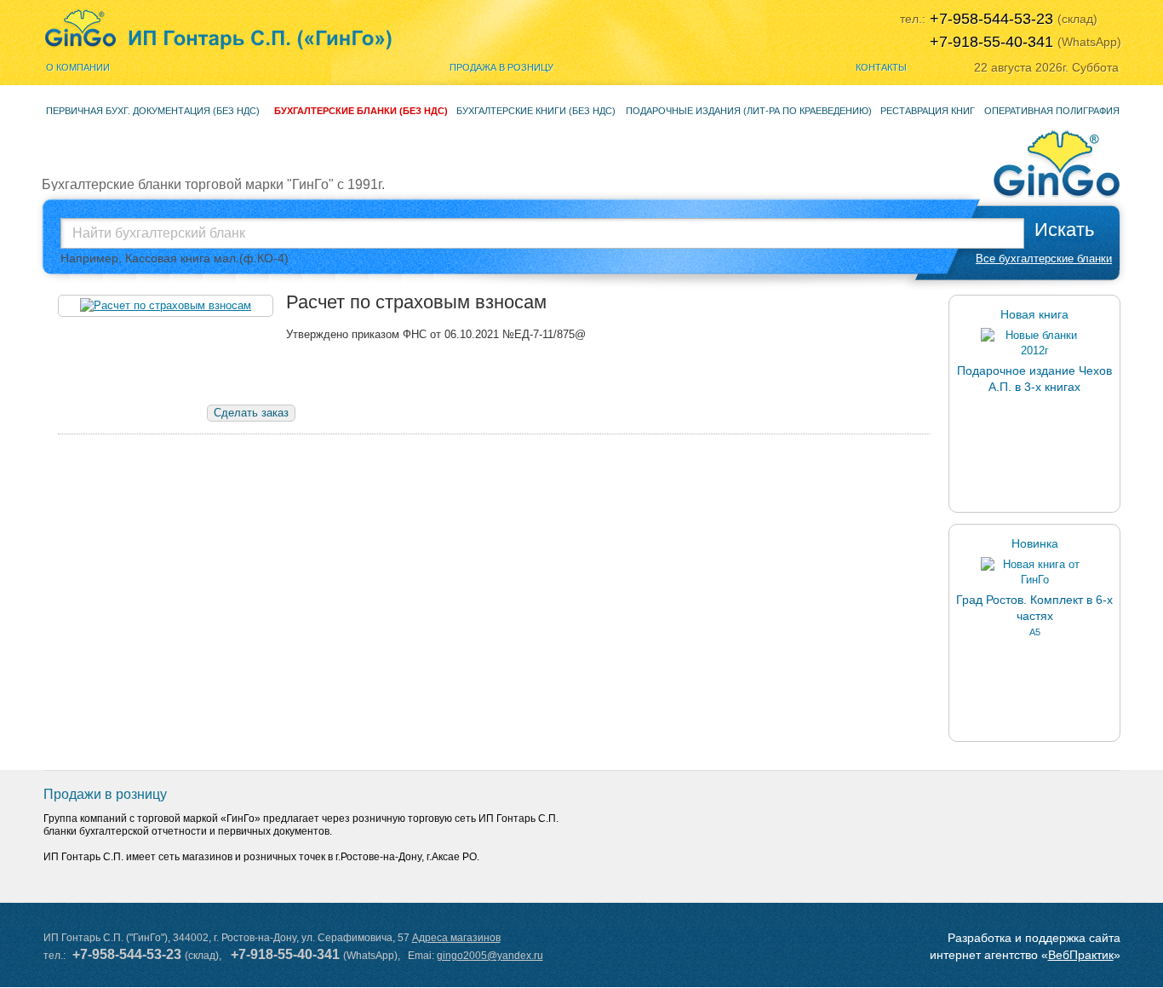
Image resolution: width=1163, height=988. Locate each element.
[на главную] (218, 29)
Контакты (881, 67)
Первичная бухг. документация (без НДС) (153, 111)
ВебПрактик (1081, 955)
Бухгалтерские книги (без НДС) (536, 111)
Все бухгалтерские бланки (1044, 258)
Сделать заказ (251, 412)
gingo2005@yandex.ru (490, 956)
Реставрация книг (927, 111)
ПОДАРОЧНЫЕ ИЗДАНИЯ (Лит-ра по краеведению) (749, 111)
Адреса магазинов (456, 938)
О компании (78, 67)
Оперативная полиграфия (1052, 111)
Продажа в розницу (501, 67)
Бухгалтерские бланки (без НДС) (361, 111)
